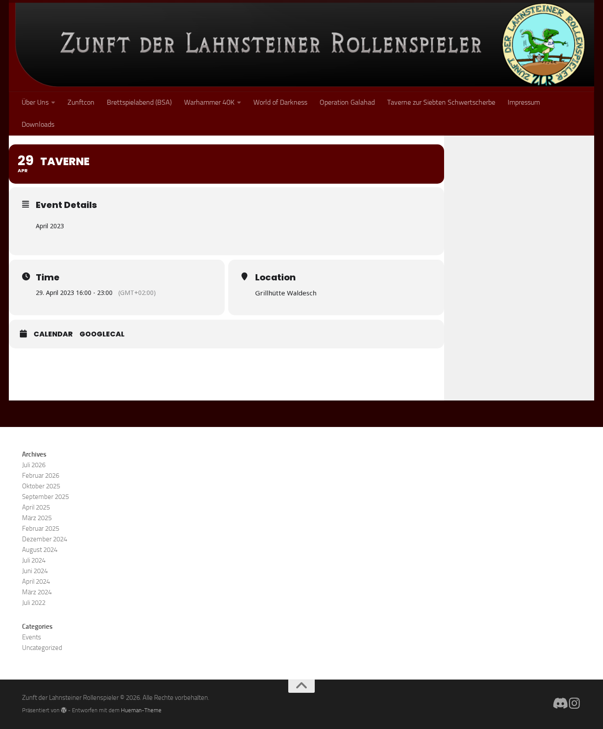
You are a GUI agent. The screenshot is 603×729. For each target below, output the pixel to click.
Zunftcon (81, 102)
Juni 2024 (35, 571)
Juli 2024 (33, 560)
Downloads (38, 124)
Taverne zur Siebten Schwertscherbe (441, 102)
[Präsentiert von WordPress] (64, 710)
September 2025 (45, 497)
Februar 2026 (40, 476)
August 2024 (39, 550)
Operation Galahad (347, 102)
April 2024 (36, 581)
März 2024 (37, 592)
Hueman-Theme (141, 710)
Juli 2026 (33, 465)
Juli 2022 (33, 603)
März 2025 (37, 518)
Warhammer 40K (209, 102)
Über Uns (35, 102)
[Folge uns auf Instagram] (575, 703)
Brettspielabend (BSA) (139, 102)
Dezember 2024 (44, 539)
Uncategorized (42, 648)
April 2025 (36, 507)
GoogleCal (101, 334)
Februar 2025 (40, 529)
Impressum (524, 102)
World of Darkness (280, 102)
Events (31, 637)
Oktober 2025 (41, 486)
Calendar (53, 334)
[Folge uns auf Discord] (559, 703)
